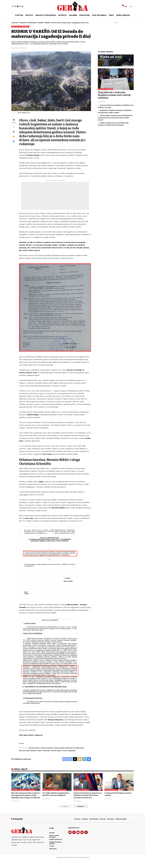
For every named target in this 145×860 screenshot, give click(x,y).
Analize (85, 819)
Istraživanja (93, 819)
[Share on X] (13, 131)
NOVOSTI (101, 89)
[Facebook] (13, 6)
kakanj (56, 748)
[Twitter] (82, 832)
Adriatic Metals (34, 748)
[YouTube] (17, 6)
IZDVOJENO (109, 89)
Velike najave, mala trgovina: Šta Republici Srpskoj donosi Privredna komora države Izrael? (115, 118)
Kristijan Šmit (78, 748)
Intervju (102, 819)
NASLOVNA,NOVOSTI (111, 789)
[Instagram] (20, 6)
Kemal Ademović (66, 748)
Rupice (59, 750)
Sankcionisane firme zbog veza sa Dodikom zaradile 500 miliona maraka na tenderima (87, 795)
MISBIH (33, 750)
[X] (15, 6)
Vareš (65, 750)
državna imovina (47, 748)
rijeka (39, 750)
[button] (126, 6)
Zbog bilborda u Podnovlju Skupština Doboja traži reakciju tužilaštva (114, 95)
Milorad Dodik (24, 750)
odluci (41, 481)
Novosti (77, 819)
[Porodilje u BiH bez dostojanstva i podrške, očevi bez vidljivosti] (57, 782)
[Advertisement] (55, 196)
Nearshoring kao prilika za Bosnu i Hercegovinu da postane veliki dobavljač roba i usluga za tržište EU (25, 795)
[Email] (13, 136)
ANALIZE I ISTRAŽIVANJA (20, 26)
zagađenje (71, 750)
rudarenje (46, 750)
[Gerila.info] (72, 6)
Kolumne (110, 819)
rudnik (53, 750)
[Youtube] (78, 832)
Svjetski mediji (120, 819)
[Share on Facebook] (13, 127)
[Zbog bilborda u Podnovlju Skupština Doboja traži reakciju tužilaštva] (116, 79)
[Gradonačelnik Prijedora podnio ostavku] (119, 782)
